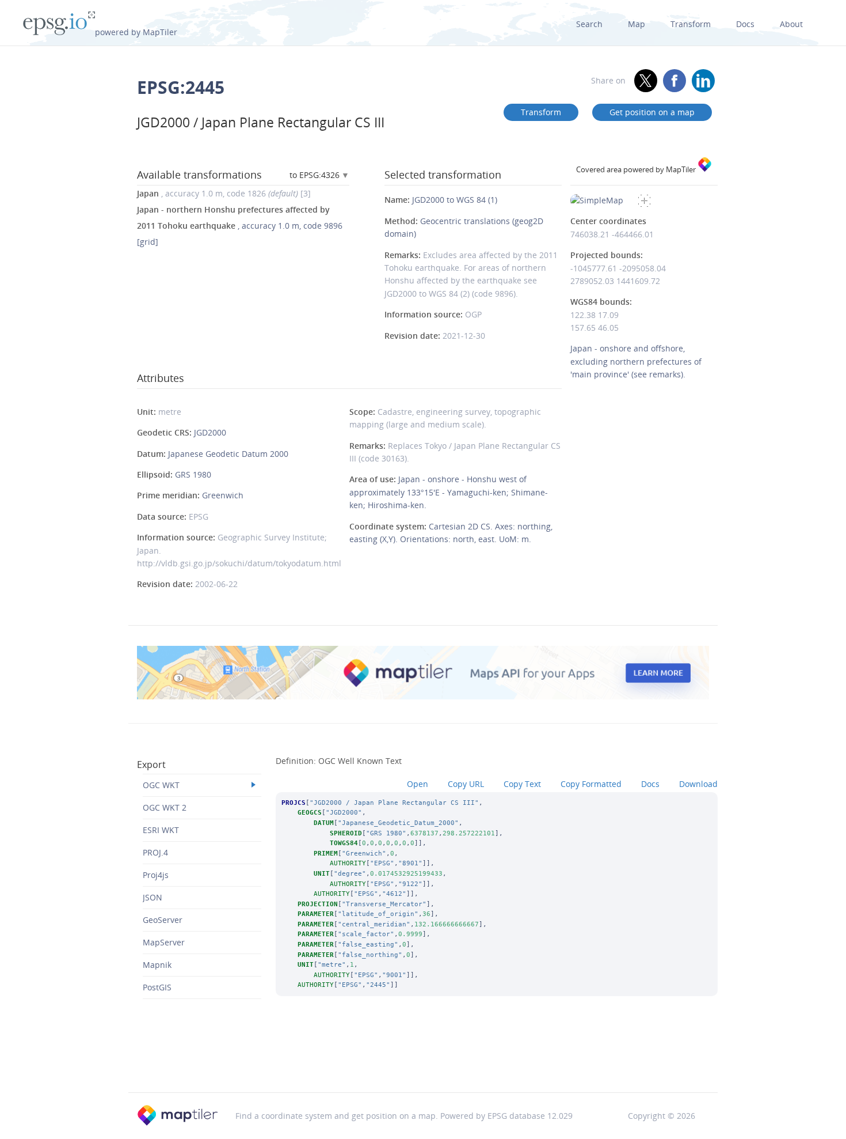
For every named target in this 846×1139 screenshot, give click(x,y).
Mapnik (157, 964)
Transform (690, 23)
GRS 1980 (193, 474)
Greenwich (222, 495)
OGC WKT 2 (164, 807)
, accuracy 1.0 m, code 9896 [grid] (239, 225)
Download (698, 783)
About (791, 23)
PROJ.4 (155, 852)
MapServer (164, 942)
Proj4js (156, 874)
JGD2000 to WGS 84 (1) (454, 199)
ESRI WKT (161, 829)
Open (417, 783)
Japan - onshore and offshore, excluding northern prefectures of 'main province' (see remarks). (636, 361)
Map (636, 23)
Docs (745, 23)
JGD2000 (210, 432)
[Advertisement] (423, 1062)
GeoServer (162, 919)
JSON (152, 897)
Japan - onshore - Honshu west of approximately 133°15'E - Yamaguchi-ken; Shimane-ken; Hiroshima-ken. (448, 492)
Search (589, 23)
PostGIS (157, 987)
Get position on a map (652, 112)
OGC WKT (161, 784)
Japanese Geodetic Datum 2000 (228, 453)
